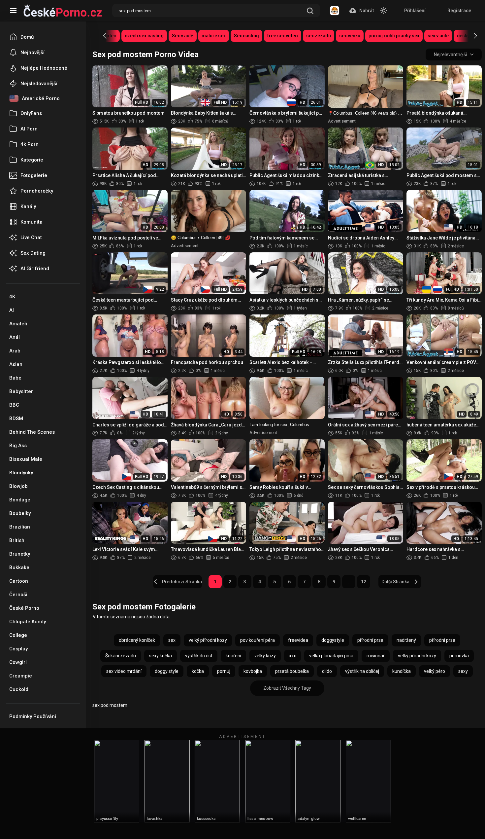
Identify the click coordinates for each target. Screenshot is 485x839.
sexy (463, 671)
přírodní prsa (370, 640)
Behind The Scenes (32, 432)
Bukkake (19, 567)
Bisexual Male (25, 459)
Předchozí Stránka (182, 581)
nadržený (406, 640)
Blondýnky (21, 473)
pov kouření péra (257, 640)
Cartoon (18, 581)
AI (11, 310)
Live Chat (31, 237)
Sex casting (246, 35)
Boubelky (20, 513)
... (349, 581)
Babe (15, 378)
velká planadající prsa (331, 655)
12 (363, 581)
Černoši (18, 595)
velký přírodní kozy (208, 640)
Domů (27, 37)
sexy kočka (160, 655)
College (18, 635)
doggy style (166, 671)
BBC (14, 405)
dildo (327, 671)
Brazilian (19, 527)
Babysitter (21, 391)
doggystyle (332, 640)
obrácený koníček (137, 640)
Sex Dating (33, 253)
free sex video (282, 35)
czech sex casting (144, 35)
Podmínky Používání (32, 716)
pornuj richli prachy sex (394, 35)
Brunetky (19, 554)
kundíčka (401, 671)
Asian (15, 364)
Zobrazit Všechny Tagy (287, 688)
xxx (292, 655)
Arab (14, 351)
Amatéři (18, 324)
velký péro (434, 671)
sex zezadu (318, 35)
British (16, 540)
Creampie (20, 676)
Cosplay (18, 649)
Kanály (28, 206)
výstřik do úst (198, 655)
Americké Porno (41, 98)
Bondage (19, 500)
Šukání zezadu (120, 655)
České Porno (24, 608)
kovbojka (252, 671)
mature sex (214, 35)
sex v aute (438, 35)
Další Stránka (395, 581)
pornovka (459, 655)
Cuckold (18, 689)
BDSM (16, 418)
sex (172, 640)
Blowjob (18, 486)
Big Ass (18, 446)
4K (12, 297)
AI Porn (29, 129)
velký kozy (265, 655)
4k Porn (29, 144)
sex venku (349, 35)
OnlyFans (31, 113)
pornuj (223, 671)
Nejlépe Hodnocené (43, 68)
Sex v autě (182, 35)
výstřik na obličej (362, 671)
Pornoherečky (36, 191)
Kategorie (31, 160)
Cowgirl (18, 662)
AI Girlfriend (34, 269)
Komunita (31, 222)
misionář (376, 655)
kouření (233, 655)
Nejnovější (32, 52)
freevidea (298, 640)
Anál (14, 337)
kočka (198, 671)
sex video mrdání (124, 671)
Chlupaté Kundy (27, 622)
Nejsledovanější (38, 84)
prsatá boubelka (292, 671)
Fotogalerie (33, 175)
